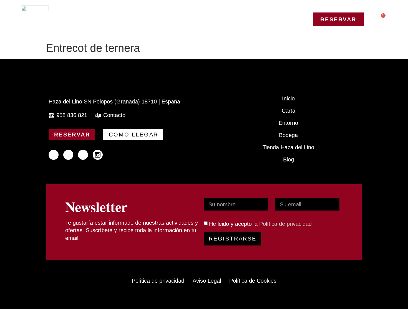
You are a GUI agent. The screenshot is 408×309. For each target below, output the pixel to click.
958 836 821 (71, 115)
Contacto (114, 115)
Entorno (288, 123)
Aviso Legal (207, 281)
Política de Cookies (252, 281)
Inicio (288, 98)
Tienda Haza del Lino (288, 147)
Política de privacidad (285, 224)
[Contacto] (98, 115)
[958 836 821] (51, 115)
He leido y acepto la (260, 224)
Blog (288, 159)
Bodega (288, 135)
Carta (288, 111)
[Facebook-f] (54, 155)
